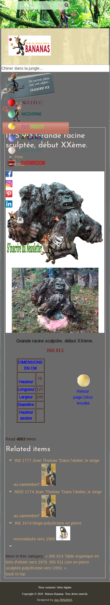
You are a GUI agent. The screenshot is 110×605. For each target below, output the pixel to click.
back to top (15, 574)
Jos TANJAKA (63, 599)
